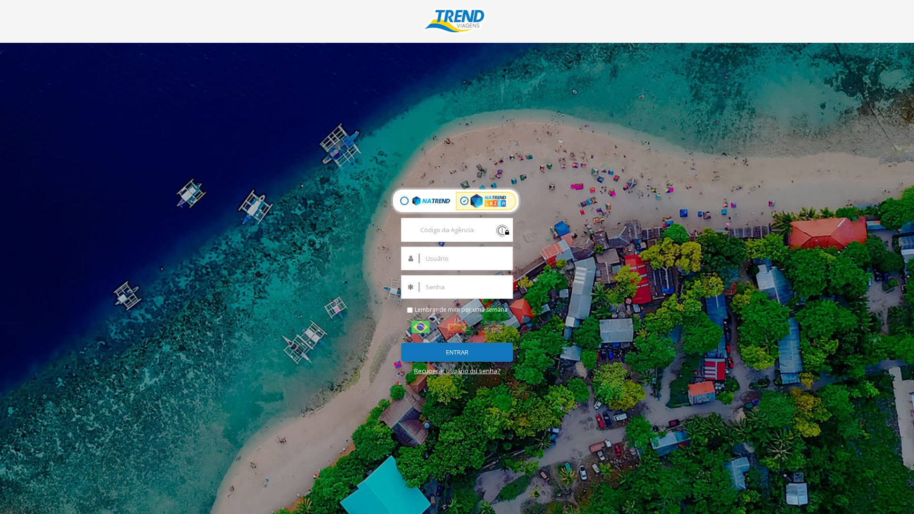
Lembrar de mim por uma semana (460, 310)
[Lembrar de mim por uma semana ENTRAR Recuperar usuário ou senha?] (457, 26)
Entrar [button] (457, 352)
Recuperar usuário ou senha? (457, 370)
